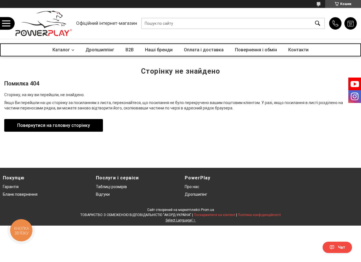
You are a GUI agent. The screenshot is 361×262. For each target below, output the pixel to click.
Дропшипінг (196, 194)
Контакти (298, 49)
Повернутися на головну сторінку (53, 125)
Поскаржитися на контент (214, 215)
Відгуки (103, 194)
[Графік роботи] (350, 23)
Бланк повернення (20, 194)
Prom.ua (207, 210)
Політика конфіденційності (259, 215)
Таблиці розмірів (111, 186)
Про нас (192, 186)
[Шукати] (317, 23)
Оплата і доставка (204, 49)
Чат (341, 247)
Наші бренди (159, 49)
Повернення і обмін (256, 49)
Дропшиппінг (99, 49)
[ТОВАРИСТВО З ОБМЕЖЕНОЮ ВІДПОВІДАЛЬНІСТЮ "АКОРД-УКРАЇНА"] (44, 23)
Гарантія (11, 186)
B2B (130, 49)
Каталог (61, 49)
